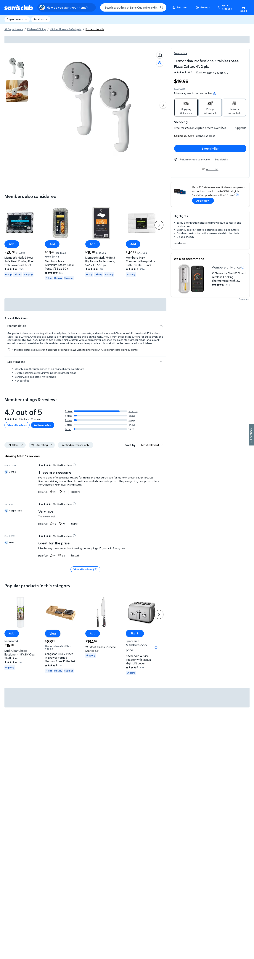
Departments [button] (15, 19)
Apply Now (202, 200)
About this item (16, 318)
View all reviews (17, 425)
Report (75, 491)
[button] (225, 7)
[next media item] (163, 105)
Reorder (182, 7)
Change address (205, 136)
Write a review (42, 425)
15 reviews (36, 419)
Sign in (134, 633)
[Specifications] (161, 362)
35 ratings (201, 72)
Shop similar (210, 148)
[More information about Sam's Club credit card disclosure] (237, 194)
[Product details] (161, 326)
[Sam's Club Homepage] (18, 7)
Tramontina (180, 53)
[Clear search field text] (153, 7)
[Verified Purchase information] (74, 464)
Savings (205, 7)
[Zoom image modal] (159, 63)
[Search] (162, 7)
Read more (180, 243)
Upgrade (240, 128)
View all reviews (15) (85, 569)
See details (221, 159)
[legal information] (214, 93)
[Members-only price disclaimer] (242, 267)
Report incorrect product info (121, 349)
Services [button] (38, 19)
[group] (190, 72)
